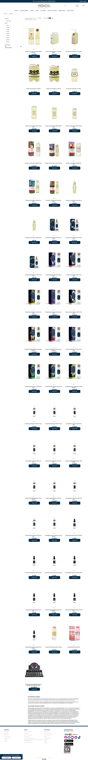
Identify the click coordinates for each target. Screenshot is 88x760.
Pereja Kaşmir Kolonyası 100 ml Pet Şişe (33, 423)
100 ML (7, 27)
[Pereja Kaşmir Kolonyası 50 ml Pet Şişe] (74, 520)
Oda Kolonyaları (71, 708)
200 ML (7, 33)
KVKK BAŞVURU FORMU (28, 742)
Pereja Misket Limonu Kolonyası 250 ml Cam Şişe (73, 387)
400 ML (7, 37)
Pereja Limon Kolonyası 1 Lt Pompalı (74, 51)
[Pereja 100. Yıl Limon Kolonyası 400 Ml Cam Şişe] (34, 36)
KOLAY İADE (26, 733)
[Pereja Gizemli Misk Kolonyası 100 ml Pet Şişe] (34, 483)
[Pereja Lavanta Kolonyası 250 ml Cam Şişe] (74, 334)
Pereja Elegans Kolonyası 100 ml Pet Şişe (33, 461)
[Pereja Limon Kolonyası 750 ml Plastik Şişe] (34, 110)
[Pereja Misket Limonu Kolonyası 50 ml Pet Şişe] (34, 632)
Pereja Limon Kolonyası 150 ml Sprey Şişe (74, 201)
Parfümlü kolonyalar (38, 711)
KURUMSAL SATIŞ (7, 738)
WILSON (45, 741)
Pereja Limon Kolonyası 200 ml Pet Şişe (53, 163)
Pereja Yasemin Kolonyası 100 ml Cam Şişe (74, 238)
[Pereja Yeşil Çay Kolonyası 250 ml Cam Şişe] (54, 371)
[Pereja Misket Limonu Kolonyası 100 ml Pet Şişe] (54, 520)
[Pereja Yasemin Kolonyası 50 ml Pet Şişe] (34, 594)
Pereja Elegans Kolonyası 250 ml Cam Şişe (53, 313)
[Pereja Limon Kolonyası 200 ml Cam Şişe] (34, 185)
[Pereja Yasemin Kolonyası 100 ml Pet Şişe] (54, 445)
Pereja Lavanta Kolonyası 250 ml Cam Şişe (74, 350)
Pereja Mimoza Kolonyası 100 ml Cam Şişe (53, 238)
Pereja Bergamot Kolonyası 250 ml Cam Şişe (33, 387)
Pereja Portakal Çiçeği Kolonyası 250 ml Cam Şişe (33, 350)
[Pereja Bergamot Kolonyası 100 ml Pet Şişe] (74, 483)
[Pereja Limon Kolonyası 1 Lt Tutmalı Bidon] (54, 36)
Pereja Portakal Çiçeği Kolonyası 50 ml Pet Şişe (53, 610)
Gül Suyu (66, 708)
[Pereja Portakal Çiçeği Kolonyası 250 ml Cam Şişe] (34, 334)
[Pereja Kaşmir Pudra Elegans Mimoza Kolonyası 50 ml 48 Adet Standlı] (34, 669)
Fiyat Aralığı (7, 44)
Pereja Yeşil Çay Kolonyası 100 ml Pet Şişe (33, 536)
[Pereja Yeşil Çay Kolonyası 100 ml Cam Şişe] (34, 259)
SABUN (37, 10)
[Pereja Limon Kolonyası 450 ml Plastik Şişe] (54, 110)
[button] (33, 49)
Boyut (6, 23)
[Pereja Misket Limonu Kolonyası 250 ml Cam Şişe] (74, 371)
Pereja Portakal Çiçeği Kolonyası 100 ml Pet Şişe (73, 461)
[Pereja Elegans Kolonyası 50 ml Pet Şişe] (74, 557)
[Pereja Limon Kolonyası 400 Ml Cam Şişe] (74, 148)
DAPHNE (45, 743)
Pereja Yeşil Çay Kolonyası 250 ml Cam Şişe (53, 387)
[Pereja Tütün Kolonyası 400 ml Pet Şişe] (54, 632)
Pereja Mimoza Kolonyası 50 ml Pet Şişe (53, 572)
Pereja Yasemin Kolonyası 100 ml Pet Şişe (53, 461)
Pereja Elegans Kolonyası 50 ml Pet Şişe (73, 572)
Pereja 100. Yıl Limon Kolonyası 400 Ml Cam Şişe (33, 52)
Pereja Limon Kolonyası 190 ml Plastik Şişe (73, 126)
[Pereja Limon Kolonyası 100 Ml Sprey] (34, 222)
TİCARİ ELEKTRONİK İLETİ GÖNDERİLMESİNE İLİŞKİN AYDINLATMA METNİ (33, 740)
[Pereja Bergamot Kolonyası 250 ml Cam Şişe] (34, 371)
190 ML (7, 31)
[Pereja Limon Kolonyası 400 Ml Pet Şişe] (34, 148)
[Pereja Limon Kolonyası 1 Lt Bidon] (74, 73)
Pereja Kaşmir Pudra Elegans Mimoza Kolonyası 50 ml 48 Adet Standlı (33, 685)
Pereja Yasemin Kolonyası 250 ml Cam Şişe (74, 313)
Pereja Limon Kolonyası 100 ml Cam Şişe (53, 201)
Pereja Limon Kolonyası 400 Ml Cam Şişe (73, 164)
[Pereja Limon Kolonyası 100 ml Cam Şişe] (54, 185)
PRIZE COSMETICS (47, 738)
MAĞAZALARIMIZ (83, 1)
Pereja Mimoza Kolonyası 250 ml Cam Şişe (33, 313)
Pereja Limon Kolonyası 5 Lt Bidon (33, 88)
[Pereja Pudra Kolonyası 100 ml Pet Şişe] (54, 408)
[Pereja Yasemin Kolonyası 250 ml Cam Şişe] (74, 297)
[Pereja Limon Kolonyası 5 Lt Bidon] (34, 73)
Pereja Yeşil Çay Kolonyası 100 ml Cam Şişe (33, 275)
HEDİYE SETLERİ (70, 10)
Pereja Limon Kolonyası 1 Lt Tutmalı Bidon (53, 52)
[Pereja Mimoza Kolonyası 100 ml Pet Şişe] (74, 408)
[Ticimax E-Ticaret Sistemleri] (44, 759)
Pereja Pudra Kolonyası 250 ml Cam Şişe (73, 275)
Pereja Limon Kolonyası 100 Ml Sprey (33, 237)
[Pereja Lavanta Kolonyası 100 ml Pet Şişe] (54, 483)
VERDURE (45, 739)
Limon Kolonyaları (52, 708)
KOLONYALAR (46, 731)
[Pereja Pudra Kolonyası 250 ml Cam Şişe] (74, 259)
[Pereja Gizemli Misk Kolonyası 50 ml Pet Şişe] (74, 594)
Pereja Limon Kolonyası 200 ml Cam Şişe (33, 201)
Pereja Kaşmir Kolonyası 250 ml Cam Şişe (53, 275)
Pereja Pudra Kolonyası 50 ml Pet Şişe (33, 572)
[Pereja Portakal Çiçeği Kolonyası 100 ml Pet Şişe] (74, 445)
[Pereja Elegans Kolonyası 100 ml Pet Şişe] (34, 445)
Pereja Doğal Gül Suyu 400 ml (73, 647)
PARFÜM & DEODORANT (48, 733)
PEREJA (45, 736)
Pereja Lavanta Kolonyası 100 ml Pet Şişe (53, 499)
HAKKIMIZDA (6, 731)
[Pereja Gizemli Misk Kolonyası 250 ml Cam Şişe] (54, 334)
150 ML (7, 29)
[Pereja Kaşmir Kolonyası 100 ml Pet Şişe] (34, 408)
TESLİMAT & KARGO (27, 731)
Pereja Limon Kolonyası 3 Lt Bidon (53, 88)
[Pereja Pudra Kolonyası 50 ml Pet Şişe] (34, 557)
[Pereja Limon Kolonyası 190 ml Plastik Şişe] (74, 110)
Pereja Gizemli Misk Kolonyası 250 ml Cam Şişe (53, 350)
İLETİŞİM (5, 741)
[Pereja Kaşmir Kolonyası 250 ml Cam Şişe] (54, 259)
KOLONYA (16, 10)
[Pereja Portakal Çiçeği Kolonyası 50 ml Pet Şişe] (54, 594)
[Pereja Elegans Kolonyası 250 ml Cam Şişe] (54, 297)
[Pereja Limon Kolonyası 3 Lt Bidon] (54, 73)
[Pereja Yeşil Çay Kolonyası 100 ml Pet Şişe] (34, 520)
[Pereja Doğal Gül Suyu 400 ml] (74, 632)
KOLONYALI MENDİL (24, 10)
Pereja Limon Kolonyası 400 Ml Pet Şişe (33, 163)
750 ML (7, 41)
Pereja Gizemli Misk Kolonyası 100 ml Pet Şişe (33, 499)
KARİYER (5, 739)
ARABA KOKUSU (62, 10)
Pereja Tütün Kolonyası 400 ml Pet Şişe (53, 647)
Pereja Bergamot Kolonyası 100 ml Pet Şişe (73, 499)
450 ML (7, 39)
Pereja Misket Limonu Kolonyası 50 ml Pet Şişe (33, 648)
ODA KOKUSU (43, 10)
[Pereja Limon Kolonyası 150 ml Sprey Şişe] (74, 185)
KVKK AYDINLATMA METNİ (28, 738)
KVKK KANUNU (26, 736)
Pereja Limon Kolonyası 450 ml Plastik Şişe (53, 126)
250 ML (7, 35)
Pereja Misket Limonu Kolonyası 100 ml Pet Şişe (53, 536)
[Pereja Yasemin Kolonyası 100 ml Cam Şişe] (74, 222)
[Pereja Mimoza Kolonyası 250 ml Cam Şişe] (34, 297)
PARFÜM (32, 10)
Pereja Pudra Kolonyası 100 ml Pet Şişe (53, 423)
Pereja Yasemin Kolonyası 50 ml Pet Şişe (33, 610)
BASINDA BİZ (6, 733)
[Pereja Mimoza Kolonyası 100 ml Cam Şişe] (54, 222)
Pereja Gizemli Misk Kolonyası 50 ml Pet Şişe (73, 610)
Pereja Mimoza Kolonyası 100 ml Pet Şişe (74, 424)
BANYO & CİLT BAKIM (52, 10)
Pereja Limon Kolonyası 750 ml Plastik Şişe (33, 126)
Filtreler (6, 18)
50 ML (7, 25)
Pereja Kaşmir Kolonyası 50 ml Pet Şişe (73, 535)
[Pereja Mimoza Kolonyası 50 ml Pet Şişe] (54, 557)
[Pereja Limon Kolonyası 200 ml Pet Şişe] (54, 148)
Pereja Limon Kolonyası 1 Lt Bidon (73, 88)
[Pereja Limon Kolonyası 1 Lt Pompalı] (74, 36)
